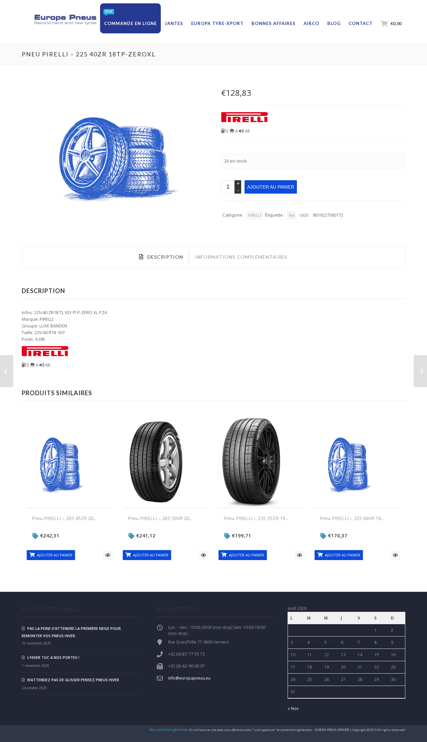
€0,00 (396, 23)
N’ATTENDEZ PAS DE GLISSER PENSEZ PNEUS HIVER (73, 679)
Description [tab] (164, 257)
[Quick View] (108, 555)
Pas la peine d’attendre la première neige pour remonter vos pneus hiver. (71, 632)
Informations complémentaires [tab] (241, 257)
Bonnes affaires (274, 23)
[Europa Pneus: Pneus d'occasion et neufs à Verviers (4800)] (65, 20)
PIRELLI (254, 215)
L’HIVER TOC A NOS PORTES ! (53, 657)
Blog (334, 23)
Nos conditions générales (168, 729)
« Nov (293, 708)
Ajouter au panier (270, 187)
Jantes (174, 23)
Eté (292, 215)
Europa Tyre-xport (217, 23)
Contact (361, 23)
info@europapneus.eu (189, 678)
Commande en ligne (130, 23)
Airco (311, 23)
